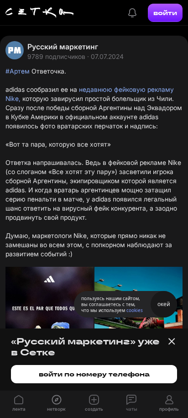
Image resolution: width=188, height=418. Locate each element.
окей (163, 304)
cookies (134, 310)
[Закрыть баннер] (171, 341)
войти (165, 12)
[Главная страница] (39, 12)
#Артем (17, 71)
